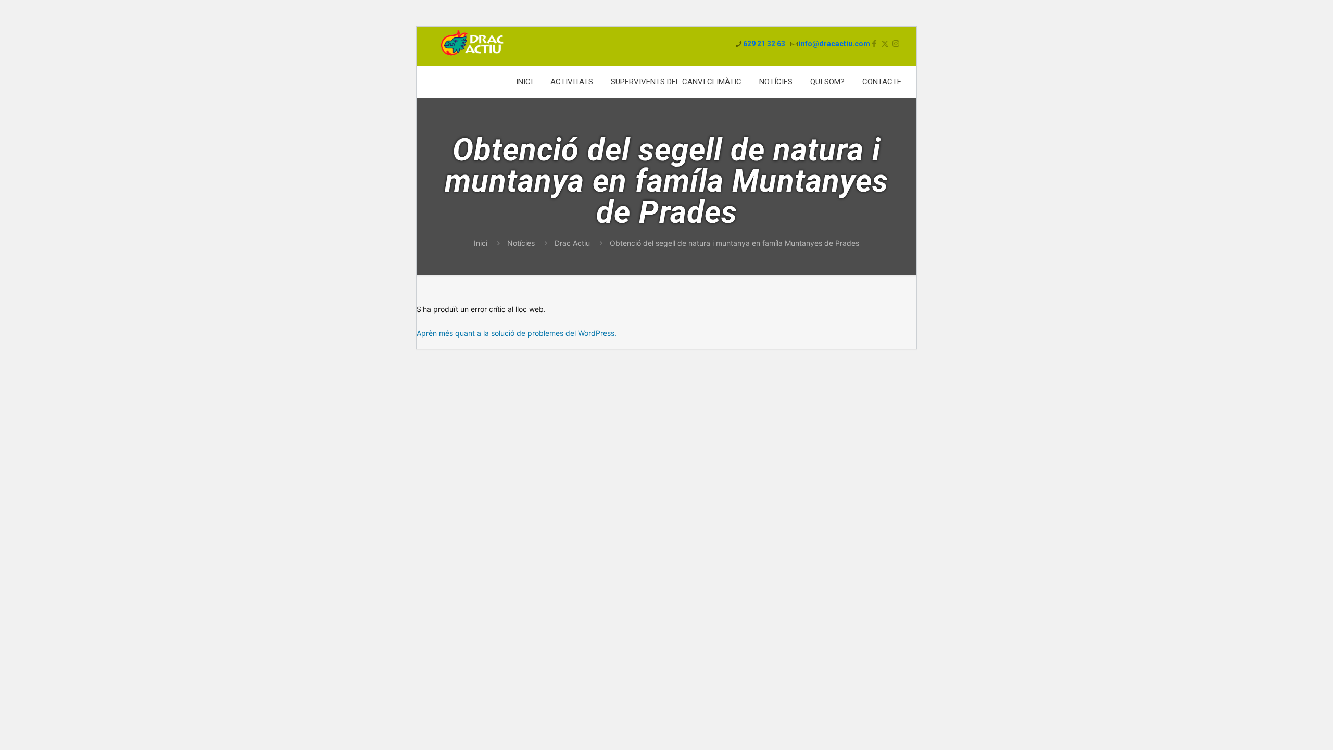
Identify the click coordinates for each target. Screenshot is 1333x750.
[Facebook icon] (874, 43)
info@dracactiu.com (834, 44)
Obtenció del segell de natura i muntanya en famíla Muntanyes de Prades (734, 243)
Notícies (521, 243)
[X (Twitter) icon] (885, 43)
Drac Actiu (572, 243)
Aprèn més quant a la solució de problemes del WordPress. (517, 333)
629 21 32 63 (764, 44)
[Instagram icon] (896, 43)
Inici (480, 243)
